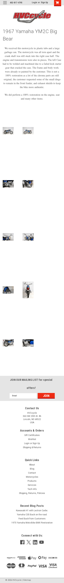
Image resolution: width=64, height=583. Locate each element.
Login (34, 2)
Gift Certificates (32, 435)
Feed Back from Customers (32, 518)
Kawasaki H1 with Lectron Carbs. (32, 510)
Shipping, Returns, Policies (32, 493)
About (32, 465)
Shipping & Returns (32, 447)
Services (32, 485)
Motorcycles (32, 477)
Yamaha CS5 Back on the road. (32, 514)
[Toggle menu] (5, 5)
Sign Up (44, 2)
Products (32, 481)
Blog (32, 469)
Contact (32, 473)
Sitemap (27, 580)
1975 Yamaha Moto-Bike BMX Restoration (32, 522)
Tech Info (32, 489)
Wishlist (32, 439)
